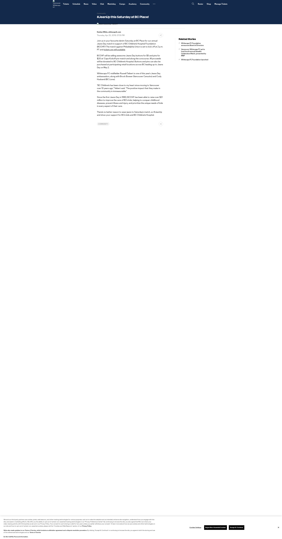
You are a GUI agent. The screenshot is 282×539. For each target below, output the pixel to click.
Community (103, 124)
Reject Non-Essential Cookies (215, 527)
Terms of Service (30, 530)
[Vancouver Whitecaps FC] (56, 4)
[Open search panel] (193, 4)
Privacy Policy (86, 526)
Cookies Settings (195, 527)
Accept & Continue (236, 527)
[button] (154, 4)
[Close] (278, 527)
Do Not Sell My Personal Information (16, 537)
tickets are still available (114, 49)
